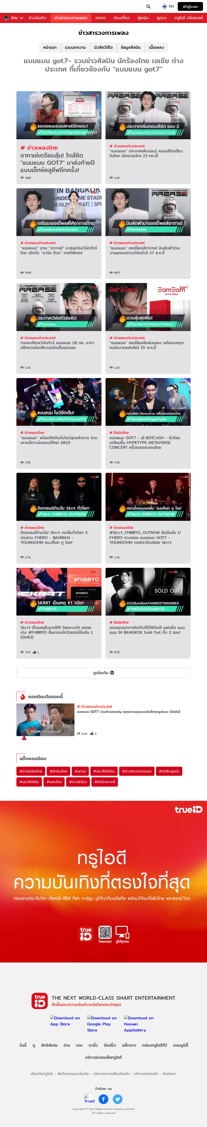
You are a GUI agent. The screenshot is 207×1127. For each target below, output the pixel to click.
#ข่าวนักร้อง (78, 782)
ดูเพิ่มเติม (101, 673)
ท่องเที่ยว (122, 18)
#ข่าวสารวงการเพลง (136, 771)
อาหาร (100, 18)
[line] (89, 1099)
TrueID (14, 7)
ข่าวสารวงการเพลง (71, 18)
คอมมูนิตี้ (180, 1045)
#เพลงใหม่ (54, 782)
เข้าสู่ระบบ (190, 6)
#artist (80, 771)
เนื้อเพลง (156, 47)
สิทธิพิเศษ (49, 1045)
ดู (34, 1045)
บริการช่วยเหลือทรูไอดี (103, 1057)
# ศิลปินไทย (119, 432)
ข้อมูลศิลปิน (131, 47)
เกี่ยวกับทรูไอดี (42, 1073)
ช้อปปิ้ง (110, 1045)
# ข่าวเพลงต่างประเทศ (127, 146)
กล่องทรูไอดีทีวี (154, 1045)
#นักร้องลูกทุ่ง (169, 771)
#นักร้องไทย (58, 771)
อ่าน (14, 18)
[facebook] (103, 1099)
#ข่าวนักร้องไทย (30, 771)
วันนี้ (23, 1045)
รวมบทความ (75, 47)
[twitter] (118, 1099)
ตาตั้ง (93, 1045)
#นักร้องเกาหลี (104, 782)
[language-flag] (165, 7)
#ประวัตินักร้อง (104, 771)
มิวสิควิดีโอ (103, 47)
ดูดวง (162, 18)
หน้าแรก (50, 47)
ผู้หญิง (143, 18)
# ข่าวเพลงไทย (39, 147)
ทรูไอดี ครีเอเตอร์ (189, 18)
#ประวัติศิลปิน (29, 782)
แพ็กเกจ (129, 1045)
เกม (79, 1045)
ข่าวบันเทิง (37, 18)
